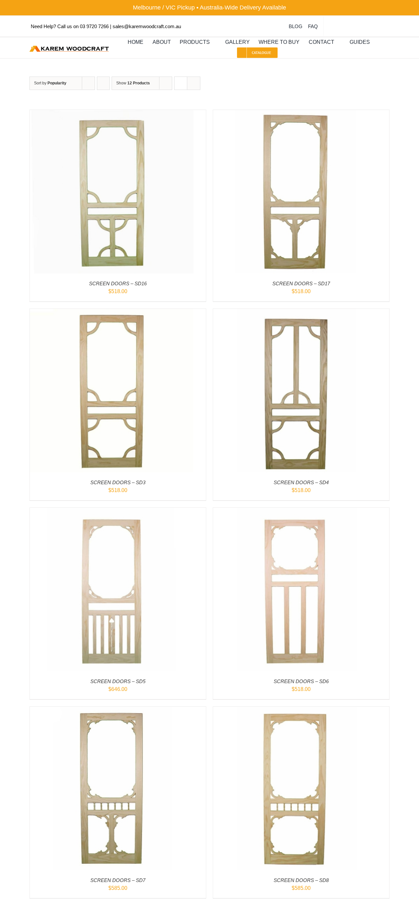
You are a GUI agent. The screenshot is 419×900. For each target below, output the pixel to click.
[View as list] (193, 83)
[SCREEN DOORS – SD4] (295, 313)
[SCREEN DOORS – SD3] (111, 313)
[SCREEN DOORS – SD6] (295, 512)
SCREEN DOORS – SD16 (118, 283)
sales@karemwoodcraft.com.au (147, 26)
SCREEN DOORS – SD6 (301, 681)
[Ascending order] (103, 83)
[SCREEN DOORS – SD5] (111, 512)
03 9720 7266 (94, 26)
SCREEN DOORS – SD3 (117, 482)
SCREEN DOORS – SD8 (301, 880)
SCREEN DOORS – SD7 (117, 880)
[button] (381, 42)
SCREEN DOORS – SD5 (117, 681)
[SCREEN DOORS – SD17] (295, 114)
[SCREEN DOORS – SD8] (295, 711)
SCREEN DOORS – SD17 (301, 283)
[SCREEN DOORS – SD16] (111, 114)
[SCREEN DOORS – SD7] (111, 711)
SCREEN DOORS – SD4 (301, 482)
